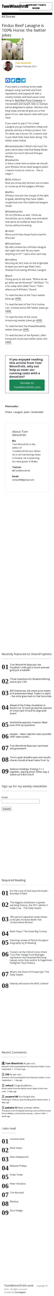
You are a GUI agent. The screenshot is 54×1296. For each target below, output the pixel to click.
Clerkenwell (37, 412)
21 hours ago (19, 1069)
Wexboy (14, 1201)
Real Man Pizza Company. (28, 100)
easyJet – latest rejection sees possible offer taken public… (30, 735)
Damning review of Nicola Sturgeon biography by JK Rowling (29, 942)
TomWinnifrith (9, 6)
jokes (27, 412)
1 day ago (18, 1080)
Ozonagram (20, 1292)
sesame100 (11, 1096)
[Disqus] (27, 531)
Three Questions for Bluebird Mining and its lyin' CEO (30, 680)
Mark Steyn (16, 1147)
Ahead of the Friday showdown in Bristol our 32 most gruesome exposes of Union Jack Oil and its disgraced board (31, 709)
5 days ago (12, 1091)
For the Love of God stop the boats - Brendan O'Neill (29, 892)
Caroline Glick (17, 1139)
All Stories (8, 16)
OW (7, 1074)
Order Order (16, 1174)
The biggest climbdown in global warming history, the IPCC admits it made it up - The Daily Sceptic (29, 905)
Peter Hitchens (18, 1183)
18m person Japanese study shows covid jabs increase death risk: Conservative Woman (28, 919)
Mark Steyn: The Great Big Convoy (28, 931)
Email (4, 797)
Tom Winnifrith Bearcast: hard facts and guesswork (29, 747)
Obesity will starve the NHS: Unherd (29, 983)
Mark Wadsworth (19, 1157)
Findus (8, 412)
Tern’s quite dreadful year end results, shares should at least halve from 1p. (30, 759)
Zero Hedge (16, 1210)
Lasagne (18, 412)
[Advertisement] (27, 845)
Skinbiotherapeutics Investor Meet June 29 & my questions (28, 724)
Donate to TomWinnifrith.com (27, 385)
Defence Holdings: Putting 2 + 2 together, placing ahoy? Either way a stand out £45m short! (29, 772)
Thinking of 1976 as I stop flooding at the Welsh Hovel (25, 1099)
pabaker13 (11, 1107)
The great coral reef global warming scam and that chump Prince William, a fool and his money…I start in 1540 (26, 1112)
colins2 (9, 1085)
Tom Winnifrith (14, 1063)
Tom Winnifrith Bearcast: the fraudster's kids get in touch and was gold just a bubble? (30, 667)
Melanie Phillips (18, 1165)
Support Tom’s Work (36, 6)
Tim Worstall (17, 1192)
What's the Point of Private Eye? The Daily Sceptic (29, 973)
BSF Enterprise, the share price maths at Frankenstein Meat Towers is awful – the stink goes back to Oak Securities (31, 693)
